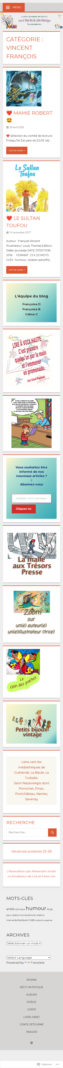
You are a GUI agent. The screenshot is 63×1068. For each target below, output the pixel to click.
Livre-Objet (31, 1017)
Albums (31, 994)
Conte (31, 1009)
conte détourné (32, 1024)
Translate (38, 962)
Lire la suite (16, 150)
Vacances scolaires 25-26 (31, 851)
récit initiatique (31, 987)
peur (8, 915)
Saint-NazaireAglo (28, 783)
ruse (32, 920)
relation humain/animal (23, 915)
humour (36, 908)
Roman (31, 979)
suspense (48, 920)
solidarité (39, 920)
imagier (31, 1031)
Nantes (41, 794)
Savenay (31, 799)
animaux (20, 909)
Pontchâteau (25, 794)
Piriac (39, 788)
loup (50, 909)
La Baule (37, 772)
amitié (10, 909)
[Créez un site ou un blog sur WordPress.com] (31, 1043)
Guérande (21, 772)
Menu (17, 7)
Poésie (31, 1002)
